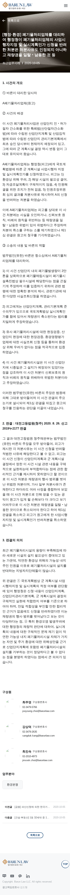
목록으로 (14, 20)
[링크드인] (28, 876)
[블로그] (4, 876)
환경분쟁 (12, 784)
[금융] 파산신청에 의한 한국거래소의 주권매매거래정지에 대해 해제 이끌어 (33, 807)
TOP (65, 864)
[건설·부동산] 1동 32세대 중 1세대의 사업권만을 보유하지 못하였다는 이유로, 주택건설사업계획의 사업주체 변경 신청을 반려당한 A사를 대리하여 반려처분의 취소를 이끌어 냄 (33, 817)
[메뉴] (66, 5)
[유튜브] (12, 876)
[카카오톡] (20, 876)
